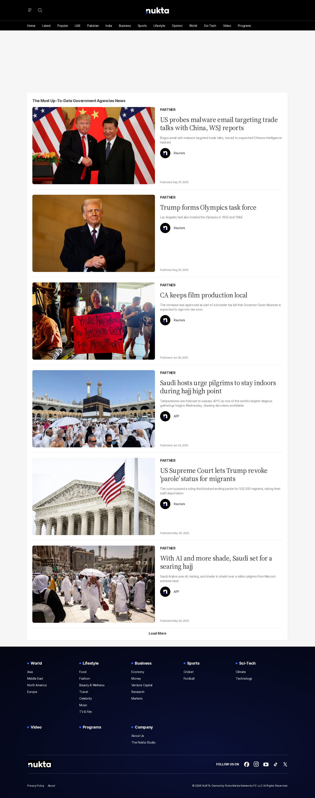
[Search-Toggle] (40, 10)
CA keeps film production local (204, 295)
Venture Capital (141, 685)
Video (227, 25)
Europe (32, 692)
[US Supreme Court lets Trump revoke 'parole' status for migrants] (93, 496)
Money (136, 678)
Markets (136, 698)
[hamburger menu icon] (29, 10)
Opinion (177, 25)
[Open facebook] (246, 764)
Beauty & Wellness (91, 685)
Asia (30, 672)
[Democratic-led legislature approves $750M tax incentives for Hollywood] (93, 320)
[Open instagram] (256, 764)
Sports (142, 25)
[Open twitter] (285, 764)
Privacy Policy (35, 785)
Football (189, 678)
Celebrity (85, 698)
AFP (176, 416)
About (51, 785)
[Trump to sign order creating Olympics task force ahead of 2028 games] (93, 232)
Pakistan (93, 25)
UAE (77, 25)
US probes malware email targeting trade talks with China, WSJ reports (219, 124)
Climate (241, 672)
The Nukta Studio (143, 742)
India (109, 25)
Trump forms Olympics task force (208, 207)
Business (125, 25)
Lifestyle (159, 25)
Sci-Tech (210, 25)
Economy (137, 672)
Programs (244, 25)
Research (137, 692)
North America (36, 685)
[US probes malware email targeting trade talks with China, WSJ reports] (93, 145)
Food (82, 672)
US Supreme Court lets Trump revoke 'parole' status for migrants (213, 474)
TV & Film (85, 712)
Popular (62, 25)
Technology (244, 678)
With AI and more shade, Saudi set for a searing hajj (216, 562)
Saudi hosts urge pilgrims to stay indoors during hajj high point (218, 387)
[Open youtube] (265, 764)
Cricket (189, 672)
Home (31, 25)
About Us (137, 736)
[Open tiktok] (275, 764)
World (193, 25)
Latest (46, 25)
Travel (83, 692)
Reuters (179, 153)
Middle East (35, 678)
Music (83, 705)
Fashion (84, 678)
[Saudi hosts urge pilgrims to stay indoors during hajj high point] (93, 408)
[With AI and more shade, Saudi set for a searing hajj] (93, 583)
